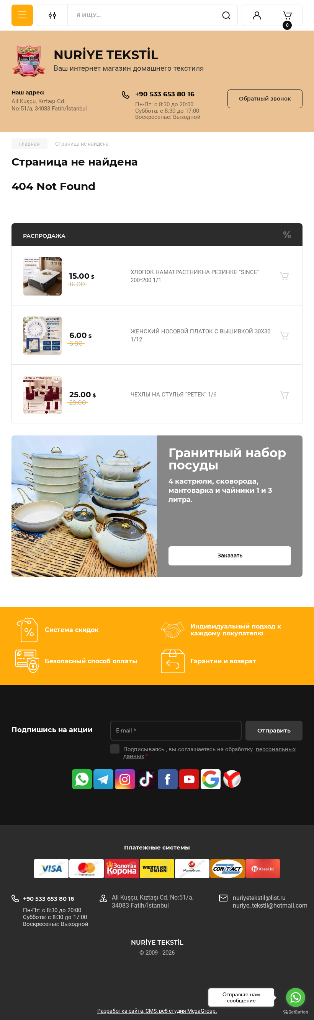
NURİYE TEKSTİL (106, 54)
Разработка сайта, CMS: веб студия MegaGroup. (157, 1011)
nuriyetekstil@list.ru (259, 897)
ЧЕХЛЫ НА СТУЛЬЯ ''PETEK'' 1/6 (173, 394)
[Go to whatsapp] (295, 997)
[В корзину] (284, 276)
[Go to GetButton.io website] (295, 1012)
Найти (226, 15)
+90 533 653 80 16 (165, 94)
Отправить (274, 730)
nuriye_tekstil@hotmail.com (270, 905)
